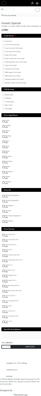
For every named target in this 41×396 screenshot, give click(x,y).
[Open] (37, 10)
